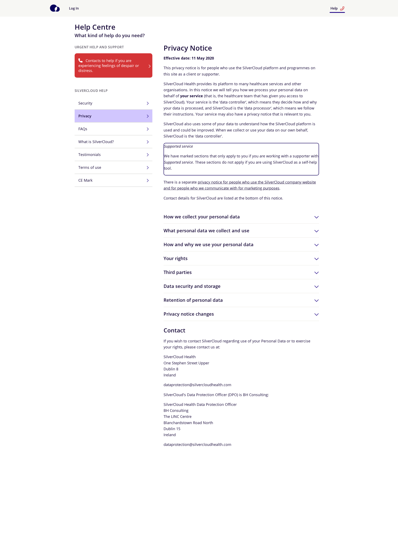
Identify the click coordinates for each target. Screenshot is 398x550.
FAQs (82, 128)
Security (85, 103)
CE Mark (85, 180)
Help (334, 8)
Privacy (84, 115)
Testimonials (89, 154)
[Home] (55, 10)
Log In (74, 8)
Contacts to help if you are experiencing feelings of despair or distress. (108, 65)
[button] (241, 216)
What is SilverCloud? (96, 141)
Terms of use (89, 167)
